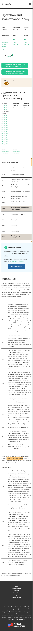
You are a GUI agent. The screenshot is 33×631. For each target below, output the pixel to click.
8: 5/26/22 (4, 121)
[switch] (6, 83)
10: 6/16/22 (4, 125)
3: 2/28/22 (4, 109)
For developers (16, 588)
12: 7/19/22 (4, 130)
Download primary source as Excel (15, 65)
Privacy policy (16, 595)
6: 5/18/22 (4, 117)
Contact (16, 590)
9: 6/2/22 (4, 123)
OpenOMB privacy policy (17, 261)
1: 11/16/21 (4, 105)
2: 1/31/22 (4, 107)
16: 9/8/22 (4, 138)
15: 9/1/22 (4, 136)
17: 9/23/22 (4, 140)
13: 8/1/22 (4, 132)
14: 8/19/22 (4, 134)
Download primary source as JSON (15, 72)
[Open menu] (30, 4)
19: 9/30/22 (4, 144)
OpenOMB (6, 4)
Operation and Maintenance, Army (16, 154)
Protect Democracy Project (22, 615)
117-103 (9, 57)
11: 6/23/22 (4, 128)
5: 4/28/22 (4, 115)
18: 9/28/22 (4, 142)
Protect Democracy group (17, 619)
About (16, 586)
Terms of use (16, 593)
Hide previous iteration (11, 81)
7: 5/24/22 (4, 119)
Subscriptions (16, 597)
